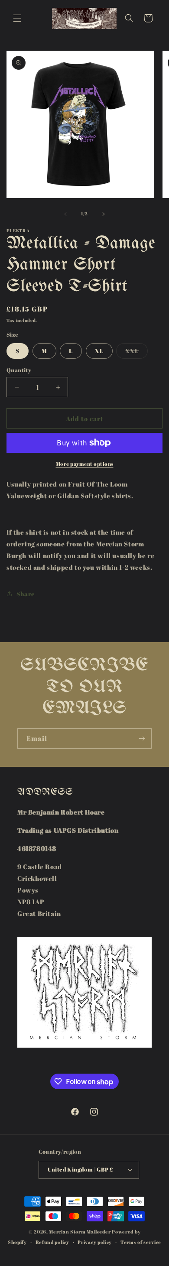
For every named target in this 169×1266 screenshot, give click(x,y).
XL (99, 351)
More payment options (85, 463)
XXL (136, 352)
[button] (17, 18)
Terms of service (140, 1242)
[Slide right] (103, 214)
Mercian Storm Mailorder (79, 1231)
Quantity (18, 370)
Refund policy (52, 1242)
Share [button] (25, 594)
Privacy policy (95, 1242)
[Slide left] (65, 214)
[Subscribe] (141, 738)
